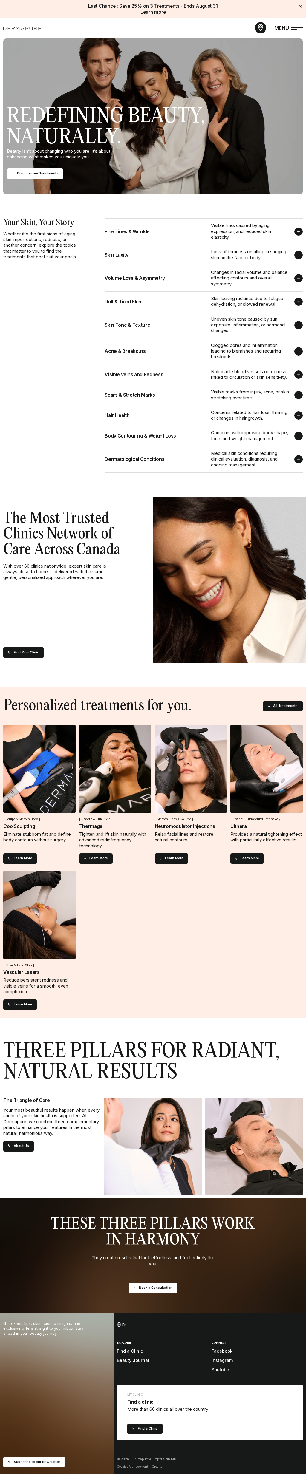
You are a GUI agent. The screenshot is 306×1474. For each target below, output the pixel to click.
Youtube (220, 1369)
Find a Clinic (130, 1351)
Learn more (153, 12)
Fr (123, 1324)
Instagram (222, 1360)
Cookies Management (132, 1467)
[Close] (300, 6)
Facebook (222, 1351)
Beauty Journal (133, 1360)
